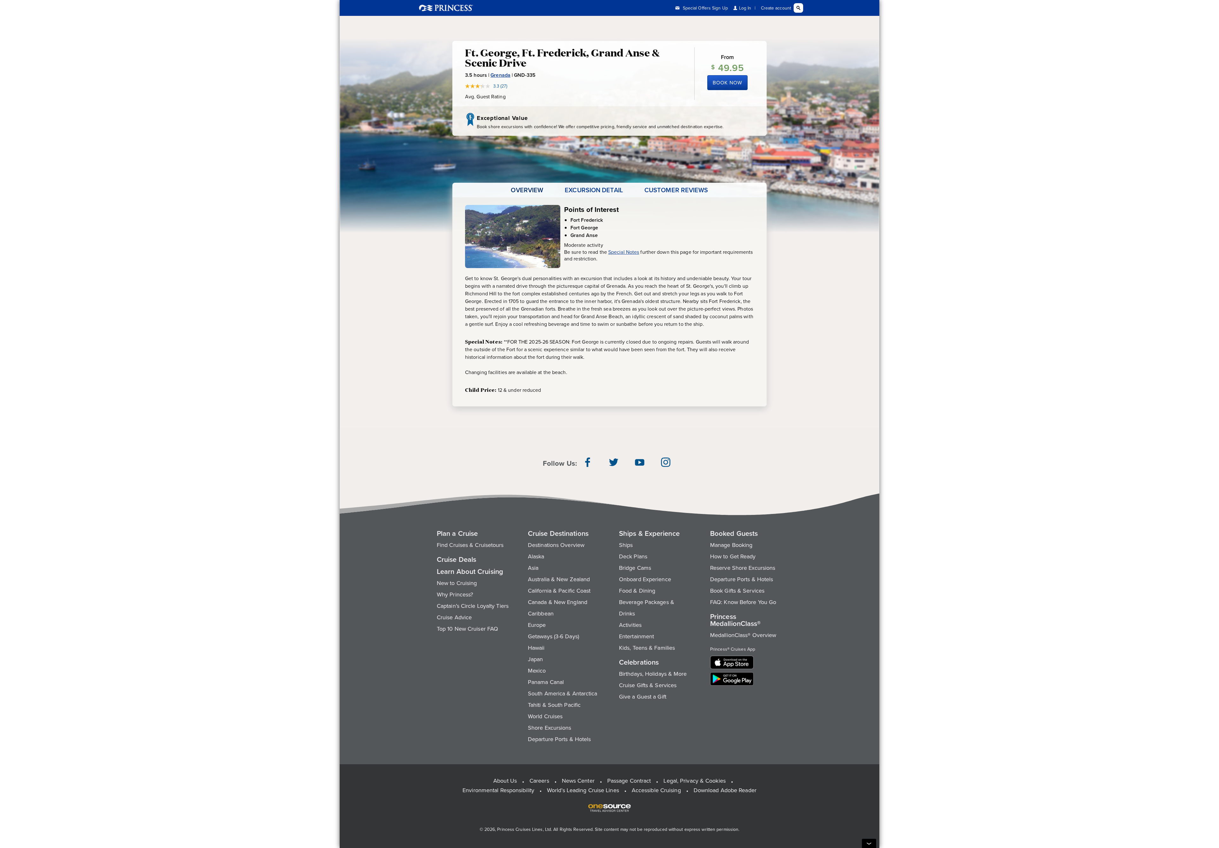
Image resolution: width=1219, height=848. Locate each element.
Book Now (727, 82)
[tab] (527, 190)
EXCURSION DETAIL (594, 190)
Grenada (500, 75)
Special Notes (623, 251)
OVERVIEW (527, 190)
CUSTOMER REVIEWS (676, 190)
